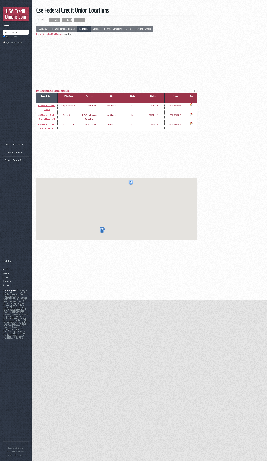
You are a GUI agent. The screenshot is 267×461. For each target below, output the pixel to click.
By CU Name (11, 36)
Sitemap (6, 285)
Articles (8, 261)
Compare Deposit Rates (14, 160)
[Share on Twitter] (64, 20)
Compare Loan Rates (13, 152)
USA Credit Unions (15, 14)
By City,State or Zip (14, 42)
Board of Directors (113, 28)
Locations (84, 28)
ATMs (128, 28)
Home (38, 34)
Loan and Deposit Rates (63, 28)
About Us (6, 269)
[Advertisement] (116, 59)
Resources (7, 281)
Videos (96, 28)
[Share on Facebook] (52, 20)
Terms (5, 277)
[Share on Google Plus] (78, 20)
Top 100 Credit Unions (14, 144)
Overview (43, 28)
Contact (6, 273)
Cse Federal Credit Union (52, 34)
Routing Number (143, 28)
